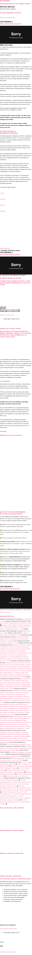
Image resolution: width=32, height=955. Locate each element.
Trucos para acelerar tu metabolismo (10, 736)
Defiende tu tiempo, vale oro (17, 692)
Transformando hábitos (22, 637)
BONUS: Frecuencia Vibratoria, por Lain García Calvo (14, 724)
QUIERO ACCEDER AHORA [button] (8, 952)
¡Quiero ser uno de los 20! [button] (7, 315)
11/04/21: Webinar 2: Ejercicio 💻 (9, 768)
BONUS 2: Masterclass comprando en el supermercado (15, 687)
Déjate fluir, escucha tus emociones (15, 663)
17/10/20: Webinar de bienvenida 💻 (10, 780)
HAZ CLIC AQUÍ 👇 (5, 612)
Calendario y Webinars (17, 625)
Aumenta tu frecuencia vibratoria (17, 718)
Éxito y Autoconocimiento (13, 665)
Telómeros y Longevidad (7, 641)
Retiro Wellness (15, 756)
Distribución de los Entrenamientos (18, 653)
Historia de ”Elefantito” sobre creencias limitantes (17, 669)
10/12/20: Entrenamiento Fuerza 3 (11, 792)
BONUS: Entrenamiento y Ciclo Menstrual (11, 659)
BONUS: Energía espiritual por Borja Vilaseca (12, 726)
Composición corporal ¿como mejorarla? (11, 732)
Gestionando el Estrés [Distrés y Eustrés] (11, 706)
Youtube (2, 205)
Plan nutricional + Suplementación (21, 683)
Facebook (2, 199)
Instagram (2, 211)
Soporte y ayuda (6, 625)
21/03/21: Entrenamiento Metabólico (21, 766)
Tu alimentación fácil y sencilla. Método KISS (15, 681)
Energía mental (17, 690)
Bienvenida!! (13, 623)
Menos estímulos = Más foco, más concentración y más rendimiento (14, 694)
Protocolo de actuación (15, 647)
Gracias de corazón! (5, 756)
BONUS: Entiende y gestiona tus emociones (16, 675)
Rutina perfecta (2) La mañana (15, 708)
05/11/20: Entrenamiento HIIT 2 (9, 784)
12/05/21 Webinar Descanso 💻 (17, 772)
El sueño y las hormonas (20, 704)
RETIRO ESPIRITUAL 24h (23, 722)
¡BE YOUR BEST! (5, 623)
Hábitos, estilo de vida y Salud (8, 639)
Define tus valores (26, 665)
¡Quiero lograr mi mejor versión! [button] (8, 928)
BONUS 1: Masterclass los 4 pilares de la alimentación (15, 685)
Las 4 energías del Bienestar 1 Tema (13, 629)
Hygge (17, 750)
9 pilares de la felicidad (19, 748)
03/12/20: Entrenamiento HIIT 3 (22, 788)
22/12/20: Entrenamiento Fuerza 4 (21, 794)
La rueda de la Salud (22, 639)
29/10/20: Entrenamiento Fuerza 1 (21, 782)
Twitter (2, 193)
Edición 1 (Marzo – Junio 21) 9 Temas (12, 760)
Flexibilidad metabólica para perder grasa (18, 734)
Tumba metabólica (25, 736)
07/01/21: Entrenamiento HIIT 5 (9, 796)
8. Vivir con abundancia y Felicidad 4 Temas (18, 744)
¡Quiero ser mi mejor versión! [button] (7, 17)
